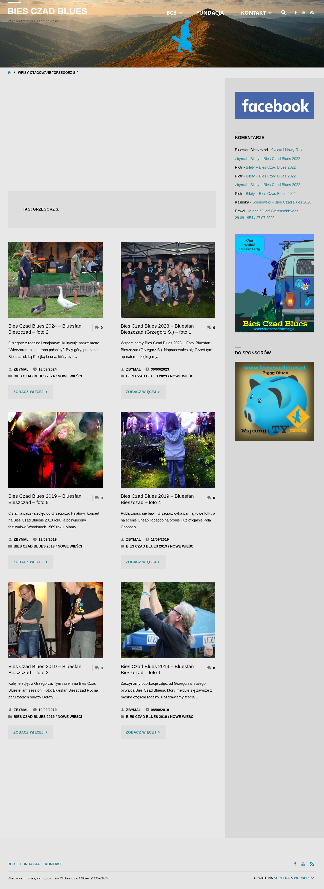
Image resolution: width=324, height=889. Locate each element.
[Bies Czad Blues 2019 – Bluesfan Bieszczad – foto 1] (168, 620)
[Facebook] (295, 12)
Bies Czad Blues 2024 (34, 376)
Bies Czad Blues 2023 (146, 376)
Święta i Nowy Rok (286, 150)
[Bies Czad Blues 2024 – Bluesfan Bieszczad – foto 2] (55, 280)
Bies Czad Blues (47, 11)
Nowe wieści (70, 376)
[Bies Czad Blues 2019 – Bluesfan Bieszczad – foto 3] (55, 620)
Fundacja (30, 864)
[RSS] (312, 12)
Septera (281, 878)
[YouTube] (303, 12)
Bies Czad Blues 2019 (34, 546)
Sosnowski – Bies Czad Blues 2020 (281, 202)
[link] (283, 12)
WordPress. (305, 878)
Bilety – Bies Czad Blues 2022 (275, 158)
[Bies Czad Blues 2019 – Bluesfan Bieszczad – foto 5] (55, 450)
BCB (11, 864)
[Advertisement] (112, 135)
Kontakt (53, 864)
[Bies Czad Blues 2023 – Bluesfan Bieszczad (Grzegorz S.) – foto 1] (168, 280)
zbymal (241, 158)
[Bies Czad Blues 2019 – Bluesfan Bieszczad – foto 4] (168, 450)
